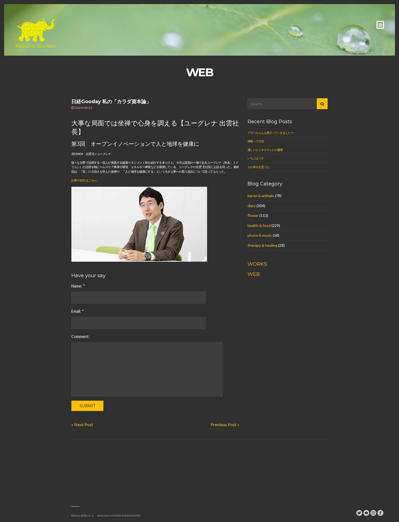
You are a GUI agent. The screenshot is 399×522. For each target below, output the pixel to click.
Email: (77, 311)
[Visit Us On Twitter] (359, 512)
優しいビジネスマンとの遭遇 (265, 149)
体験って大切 (256, 141)
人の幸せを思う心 (258, 167)
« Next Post (82, 424)
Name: (78, 286)
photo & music (260, 235)
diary (252, 205)
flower (253, 215)
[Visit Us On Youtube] (366, 512)
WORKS (257, 264)
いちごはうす (256, 158)
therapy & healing (262, 245)
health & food (259, 225)
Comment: (80, 336)
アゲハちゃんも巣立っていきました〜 (270, 132)
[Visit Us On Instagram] (373, 512)
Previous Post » (225, 424)
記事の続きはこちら (84, 180)
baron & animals (261, 195)
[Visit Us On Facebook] (380, 512)
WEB (254, 274)
